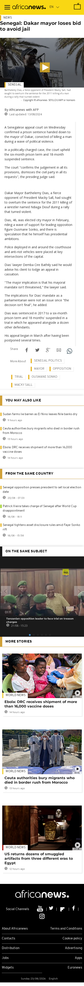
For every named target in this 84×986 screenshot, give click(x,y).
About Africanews (15, 928)
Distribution (10, 948)
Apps (78, 958)
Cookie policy (72, 938)
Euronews (75, 967)
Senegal (15, 84)
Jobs (5, 958)
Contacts (8, 938)
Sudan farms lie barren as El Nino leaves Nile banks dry (40, 414)
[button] (45, 67)
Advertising (73, 948)
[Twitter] (52, 909)
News (7, 17)
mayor (39, 369)
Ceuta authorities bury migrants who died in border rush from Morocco (39, 780)
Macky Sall (23, 385)
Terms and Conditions (66, 928)
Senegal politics (48, 360)
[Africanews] (29, 7)
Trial (19, 377)
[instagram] (42, 916)
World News (16, 695)
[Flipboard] (63, 909)
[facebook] (73, 909)
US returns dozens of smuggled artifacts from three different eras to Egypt (38, 858)
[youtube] (40, 909)
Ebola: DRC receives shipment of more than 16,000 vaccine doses (40, 704)
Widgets (8, 967)
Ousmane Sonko (44, 377)
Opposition (62, 369)
